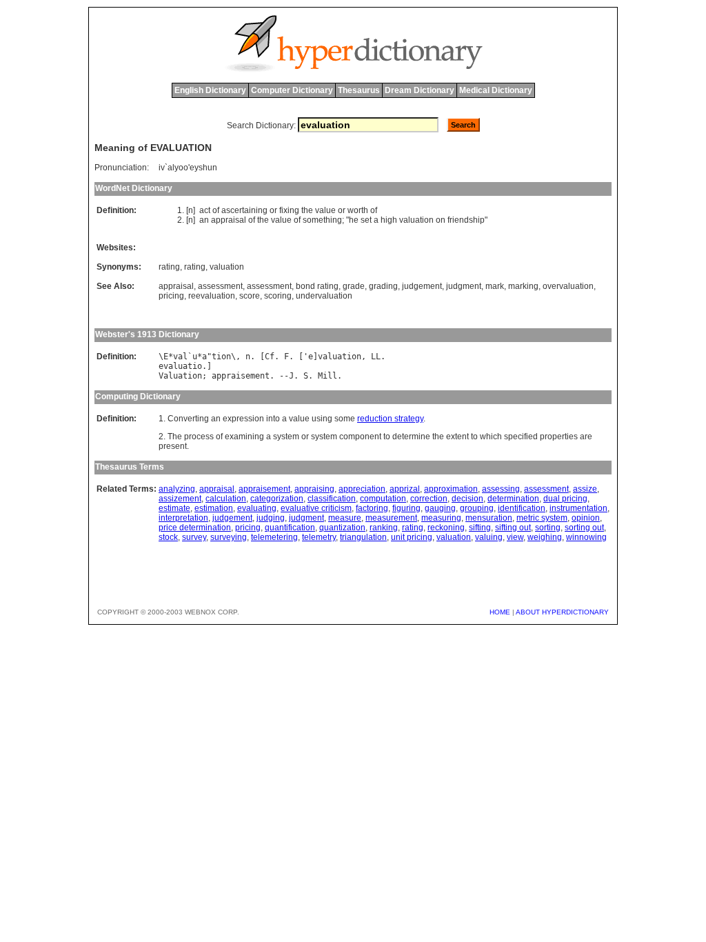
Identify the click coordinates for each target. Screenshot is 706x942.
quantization (342, 527)
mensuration (488, 518)
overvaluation (568, 286)
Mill (327, 376)
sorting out (584, 527)
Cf (269, 356)
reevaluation (211, 296)
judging (270, 518)
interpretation (183, 518)
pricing (171, 296)
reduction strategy (390, 418)
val (180, 356)
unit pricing (411, 537)
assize (585, 489)
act (204, 210)
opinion (586, 518)
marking (523, 286)
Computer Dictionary (292, 90)
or (273, 210)
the (307, 210)
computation (383, 498)
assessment (220, 286)
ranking (384, 527)
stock (168, 537)
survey (194, 537)
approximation (451, 489)
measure (344, 518)
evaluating (256, 508)
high (389, 220)
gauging (440, 508)
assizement (180, 498)
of (215, 210)
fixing (289, 210)
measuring (441, 518)
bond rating (317, 286)
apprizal (405, 489)
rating (169, 267)
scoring (278, 296)
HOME (500, 612)
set (366, 220)
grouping (477, 508)
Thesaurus (359, 90)
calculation (225, 498)
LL (376, 356)
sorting (548, 527)
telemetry (319, 537)
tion (221, 356)
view (515, 537)
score (249, 296)
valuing (489, 537)
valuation (416, 220)
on (440, 220)
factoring (372, 508)
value (325, 210)
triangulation (363, 537)
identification (521, 508)
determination (513, 498)
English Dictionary (210, 90)
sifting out (513, 527)
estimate (174, 508)
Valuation (180, 376)
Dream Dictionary (419, 90)
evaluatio (180, 366)
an (204, 220)
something (322, 220)
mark (494, 286)
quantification (290, 527)
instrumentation (578, 508)
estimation (213, 508)
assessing (501, 489)
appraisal (228, 220)
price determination (195, 527)
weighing (544, 537)
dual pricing (565, 498)
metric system (541, 518)
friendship (466, 220)
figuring (406, 508)
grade (354, 286)
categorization (276, 498)
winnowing (586, 537)
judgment (463, 286)
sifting (480, 527)
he (354, 220)
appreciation (362, 489)
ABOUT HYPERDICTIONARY (562, 612)
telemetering (274, 537)
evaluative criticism (316, 508)
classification (331, 498)
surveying (228, 537)
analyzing (177, 489)
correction (428, 498)
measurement (391, 518)
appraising (314, 489)
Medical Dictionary (495, 90)
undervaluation (324, 296)
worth (357, 210)
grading (383, 286)
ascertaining (244, 210)
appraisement (241, 376)
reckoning (446, 527)
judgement (422, 286)
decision (467, 498)
